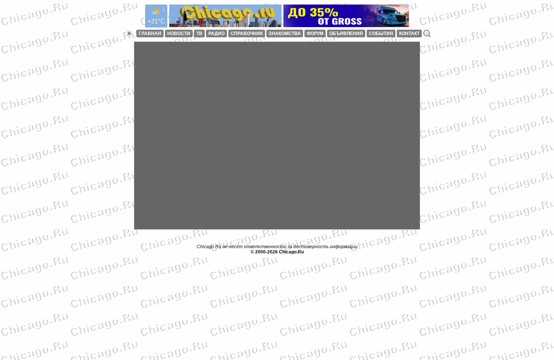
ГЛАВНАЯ (150, 33)
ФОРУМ (315, 33)
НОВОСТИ (178, 33)
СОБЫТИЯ (381, 33)
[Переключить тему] (129, 33)
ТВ (199, 33)
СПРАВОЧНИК (247, 33)
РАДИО (216, 33)
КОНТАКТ (409, 33)
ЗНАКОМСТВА (285, 33)
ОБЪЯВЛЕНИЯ (346, 33)
